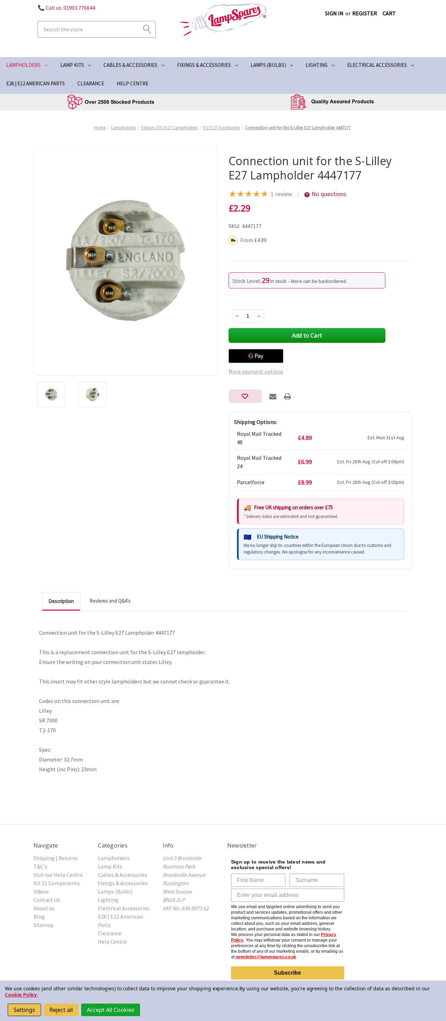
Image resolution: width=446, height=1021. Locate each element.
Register (364, 13)
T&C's (40, 866)
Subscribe (287, 973)
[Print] (287, 396)
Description (61, 601)
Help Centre (132, 83)
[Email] (272, 396)
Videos (41, 891)
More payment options (256, 371)
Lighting (317, 65)
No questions (329, 194)
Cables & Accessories (130, 65)
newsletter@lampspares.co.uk (266, 956)
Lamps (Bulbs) (268, 65)
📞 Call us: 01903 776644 (66, 7)
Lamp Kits (72, 65)
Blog (39, 916)
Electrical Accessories (377, 65)
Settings (24, 1010)
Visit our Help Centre (58, 874)
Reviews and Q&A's (110, 600)
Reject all (61, 1010)
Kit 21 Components (56, 883)
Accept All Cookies (110, 1010)
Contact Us (46, 899)
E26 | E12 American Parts (35, 83)
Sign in (334, 13)
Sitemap (43, 924)
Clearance (90, 83)
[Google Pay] (256, 356)
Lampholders (23, 65)
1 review (281, 194)
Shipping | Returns (55, 857)
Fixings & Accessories (204, 65)
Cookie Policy (21, 994)
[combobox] (97, 29)
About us (43, 908)
